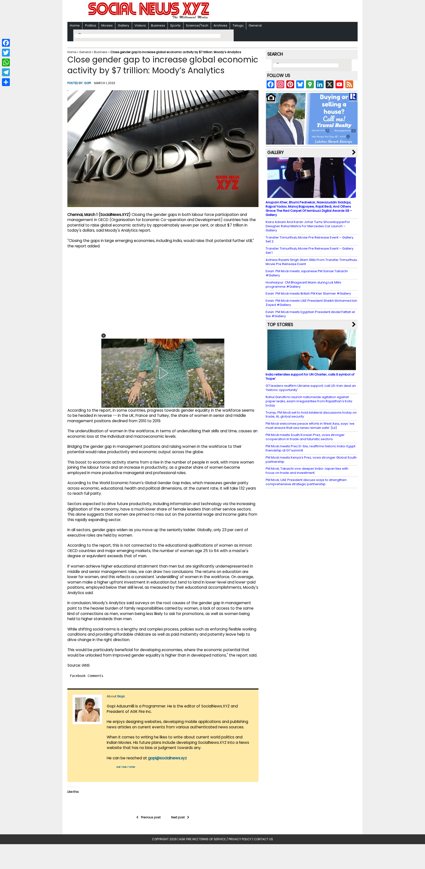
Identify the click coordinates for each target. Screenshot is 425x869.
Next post (178, 817)
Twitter (131, 767)
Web (124, 767)
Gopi (87, 83)
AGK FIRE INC (188, 839)
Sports (175, 25)
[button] (103, 335)
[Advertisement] (276, 11)
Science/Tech (197, 25)
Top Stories (280, 325)
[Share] (6, 82)
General (255, 25)
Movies (107, 25)
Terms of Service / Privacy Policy (225, 839)
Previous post (151, 817)
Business (158, 25)
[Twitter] (6, 53)
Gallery (123, 25)
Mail (119, 767)
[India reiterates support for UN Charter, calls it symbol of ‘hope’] (311, 368)
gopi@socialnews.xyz (167, 758)
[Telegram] (6, 72)
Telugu (238, 25)
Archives (220, 25)
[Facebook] (6, 43)
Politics (90, 25)
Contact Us (263, 839)
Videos (140, 25)
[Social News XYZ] (149, 17)
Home (75, 25)
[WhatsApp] (6, 62)
